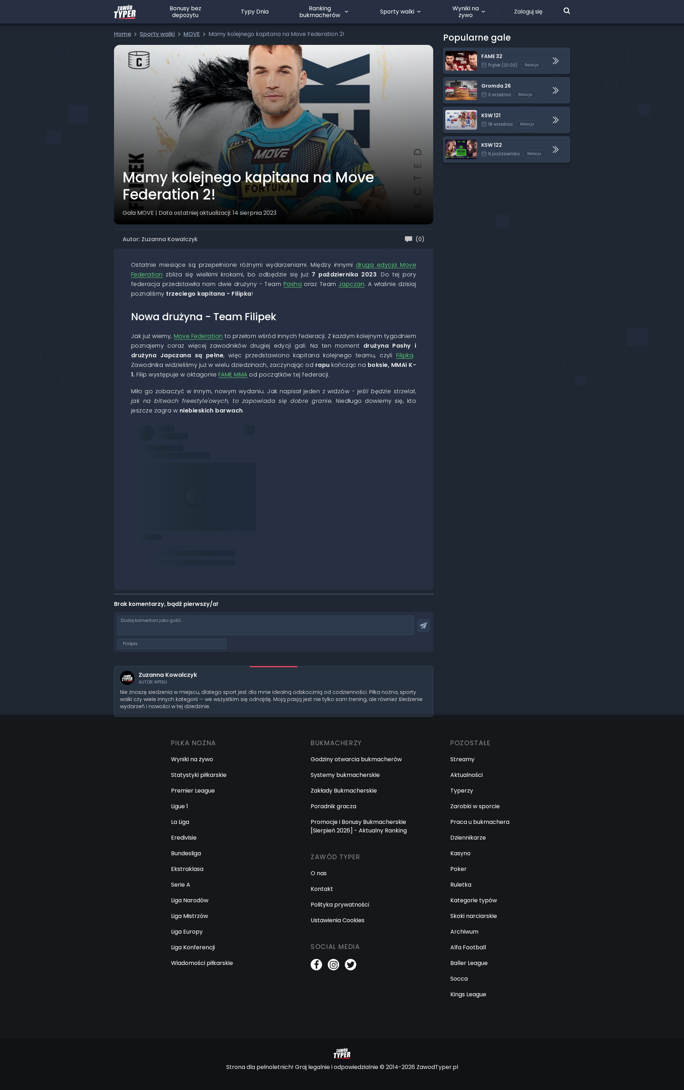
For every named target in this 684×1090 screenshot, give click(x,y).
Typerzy (461, 791)
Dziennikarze (468, 838)
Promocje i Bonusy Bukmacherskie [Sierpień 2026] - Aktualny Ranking (359, 826)
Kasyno (460, 853)
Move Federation (198, 336)
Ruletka (460, 885)
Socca (459, 979)
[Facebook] (316, 964)
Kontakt (322, 889)
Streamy (462, 759)
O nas (319, 873)
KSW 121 (454, 111)
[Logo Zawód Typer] (125, 12)
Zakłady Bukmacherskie (344, 791)
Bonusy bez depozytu (185, 11)
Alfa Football (468, 947)
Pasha (293, 284)
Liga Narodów (189, 900)
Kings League (468, 994)
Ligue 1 (179, 806)
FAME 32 (455, 52)
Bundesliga (186, 853)
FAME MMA (233, 374)
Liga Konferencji (193, 947)
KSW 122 (455, 141)
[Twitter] (350, 964)
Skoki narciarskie (473, 916)
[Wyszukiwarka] (567, 11)
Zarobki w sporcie (475, 806)
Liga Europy (187, 932)
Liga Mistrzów (189, 916)
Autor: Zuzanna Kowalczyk (160, 239)
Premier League (193, 791)
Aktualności (466, 775)
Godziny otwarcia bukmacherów (356, 759)
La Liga (180, 822)
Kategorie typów (473, 900)
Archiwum (464, 932)
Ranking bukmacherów (319, 11)
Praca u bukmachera (479, 822)
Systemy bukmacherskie (345, 775)
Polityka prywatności (340, 904)
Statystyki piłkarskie (199, 775)
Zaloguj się (528, 11)
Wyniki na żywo (465, 11)
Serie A (180, 885)
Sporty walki (397, 11)
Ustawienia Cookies (337, 920)
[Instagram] (333, 964)
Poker (458, 869)
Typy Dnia (255, 11)
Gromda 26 (459, 82)
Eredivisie (184, 838)
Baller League (469, 963)
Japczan (351, 284)
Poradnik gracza (333, 806)
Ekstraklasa (187, 869)
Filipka (404, 355)
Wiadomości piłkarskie (202, 963)
